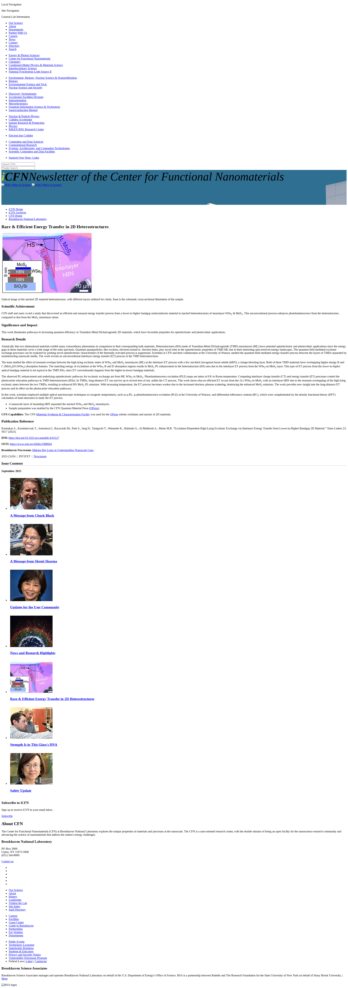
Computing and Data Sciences (26, 141)
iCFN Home (16, 209)
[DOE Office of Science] (31, 184)
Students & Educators (21, 951)
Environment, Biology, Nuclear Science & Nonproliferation (43, 77)
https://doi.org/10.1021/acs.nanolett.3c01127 (34, 437)
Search (12, 49)
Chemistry (14, 61)
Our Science (16, 23)
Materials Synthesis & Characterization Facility (63, 414)
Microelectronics (18, 103)
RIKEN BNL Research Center (26, 129)
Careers (13, 36)
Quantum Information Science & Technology (34, 106)
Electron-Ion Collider (21, 135)
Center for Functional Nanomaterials (29, 58)
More (4, 978)
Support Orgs (16, 157)
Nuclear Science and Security (25, 87)
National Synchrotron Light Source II (30, 71)
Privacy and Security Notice (25, 954)
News (12, 39)
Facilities (14, 919)
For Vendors (16, 932)
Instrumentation (17, 100)
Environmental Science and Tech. (28, 84)
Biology (13, 81)
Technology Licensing (21, 944)
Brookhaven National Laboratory (28, 219)
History (13, 896)
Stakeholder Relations (21, 948)
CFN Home (15, 215)
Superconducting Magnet (23, 110)
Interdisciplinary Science (23, 68)
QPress (94, 408)
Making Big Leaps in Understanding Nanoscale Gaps (63, 450)
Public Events (16, 941)
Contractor (41, 961)
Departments (16, 29)
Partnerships (16, 928)
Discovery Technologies (22, 93)
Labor (29, 961)
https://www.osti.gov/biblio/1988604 (31, 444)
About (12, 26)
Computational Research (23, 145)
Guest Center (16, 922)
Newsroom (40, 456)
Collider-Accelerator (20, 119)
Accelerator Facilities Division (26, 97)
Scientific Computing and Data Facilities (32, 151)
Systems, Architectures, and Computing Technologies (39, 148)
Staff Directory (17, 909)
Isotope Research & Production (26, 122)
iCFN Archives (17, 212)
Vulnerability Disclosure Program (28, 957)
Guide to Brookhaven (21, 925)
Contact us (7, 861)
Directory (14, 45)
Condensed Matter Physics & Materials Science (36, 65)
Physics (13, 126)
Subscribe (7, 816)
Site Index (14, 906)
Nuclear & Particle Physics (24, 116)
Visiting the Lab (18, 903)
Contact (13, 42)
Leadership (15, 899)
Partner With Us (18, 32)
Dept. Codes (32, 157)
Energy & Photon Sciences (24, 55)
